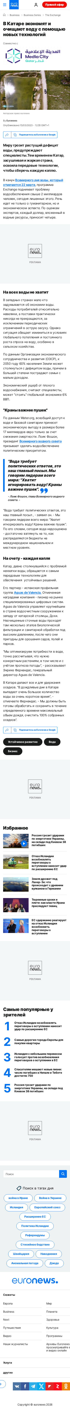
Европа (8, 1303)
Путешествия (12, 1327)
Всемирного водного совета (40, 441)
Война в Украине (50, 1198)
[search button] (63, 1174)
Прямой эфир (54, 4)
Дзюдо (54, 1263)
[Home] (4, 15)
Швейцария (21, 1253)
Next (6, 1319)
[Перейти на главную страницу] (14, 4)
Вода (52, 741)
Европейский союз (47, 1207)
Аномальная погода (24, 1263)
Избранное (15, 828)
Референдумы (35, 1235)
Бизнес (13, 751)
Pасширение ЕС (35, 1216)
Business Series (32, 15)
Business (14, 15)
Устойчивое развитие (23, 741)
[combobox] (35, 1174)
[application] (35, 90)
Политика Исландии (35, 1225)
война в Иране (18, 1198)
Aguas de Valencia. (27, 592)
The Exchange (53, 15)
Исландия (16, 1207)
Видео (7, 1335)
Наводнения (48, 1253)
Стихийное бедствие (35, 1244)
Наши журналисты (15, 1344)
